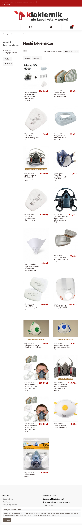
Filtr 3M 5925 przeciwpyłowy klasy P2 (31, 308)
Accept (7, 520)
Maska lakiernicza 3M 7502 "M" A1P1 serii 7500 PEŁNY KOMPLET (31, 387)
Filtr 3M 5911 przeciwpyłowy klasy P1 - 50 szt (30, 218)
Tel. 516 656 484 (6, 4)
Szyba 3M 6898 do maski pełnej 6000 (60, 307)
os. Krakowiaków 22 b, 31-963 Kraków (25, 2)
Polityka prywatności (10, 505)
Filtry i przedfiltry (10, 53)
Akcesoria (7, 50)
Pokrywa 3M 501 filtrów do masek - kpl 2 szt (60, 138)
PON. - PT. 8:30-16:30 (7, 2)
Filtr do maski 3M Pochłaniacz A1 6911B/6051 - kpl (60, 95)
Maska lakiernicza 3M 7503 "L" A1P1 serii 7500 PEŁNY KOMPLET (31, 428)
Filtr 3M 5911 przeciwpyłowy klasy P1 (31, 138)
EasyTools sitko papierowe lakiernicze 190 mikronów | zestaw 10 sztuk (32, 267)
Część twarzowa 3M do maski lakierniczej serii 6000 (30, 178)
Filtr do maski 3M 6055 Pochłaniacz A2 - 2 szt (61, 259)
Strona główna (8, 499)
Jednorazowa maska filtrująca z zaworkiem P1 (32, 347)
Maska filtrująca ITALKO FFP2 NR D (60, 427)
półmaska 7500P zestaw (30, 475)
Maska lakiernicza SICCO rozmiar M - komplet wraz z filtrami (60, 387)
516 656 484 (49, 505)
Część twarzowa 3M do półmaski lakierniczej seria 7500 (61, 219)
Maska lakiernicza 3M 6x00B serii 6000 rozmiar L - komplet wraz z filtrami (31, 96)
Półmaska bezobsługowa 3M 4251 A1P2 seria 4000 (60, 178)
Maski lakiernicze (11, 43)
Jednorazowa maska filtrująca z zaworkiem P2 (62, 347)
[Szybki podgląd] (47, 66)
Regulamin (6, 502)
